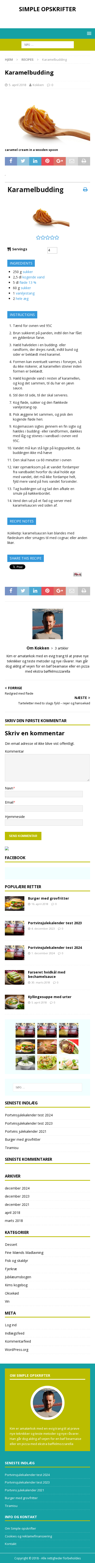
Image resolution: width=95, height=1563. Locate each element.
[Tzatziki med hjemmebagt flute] (25, 1062)
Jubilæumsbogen (18, 1277)
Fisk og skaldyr (16, 1260)
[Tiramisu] (47, 1046)
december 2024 (17, 1188)
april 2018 (12, 1212)
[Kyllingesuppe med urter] (14, 1002)
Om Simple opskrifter (20, 1528)
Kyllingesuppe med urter (49, 996)
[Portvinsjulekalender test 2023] (14, 928)
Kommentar (14, 751)
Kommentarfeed (18, 1341)
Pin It (78, 574)
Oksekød (12, 1293)
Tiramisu (12, 1147)
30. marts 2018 (40, 982)
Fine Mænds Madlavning (24, 1252)
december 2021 (17, 1204)
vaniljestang (25, 293)
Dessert (11, 1244)
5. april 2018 (17, 85)
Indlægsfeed (14, 1333)
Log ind (11, 1325)
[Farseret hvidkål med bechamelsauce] (14, 977)
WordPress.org (16, 1349)
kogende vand (33, 277)
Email (9, 802)
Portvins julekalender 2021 (26, 1131)
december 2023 (17, 1196)
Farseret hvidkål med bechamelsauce (46, 974)
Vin (7, 1301)
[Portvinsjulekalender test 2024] (14, 952)
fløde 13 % (27, 282)
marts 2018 (14, 1220)
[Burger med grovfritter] (14, 903)
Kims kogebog (16, 1285)
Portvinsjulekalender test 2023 (55, 923)
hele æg (22, 298)
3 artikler (61, 648)
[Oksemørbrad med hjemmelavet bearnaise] (68, 1046)
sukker (28, 271)
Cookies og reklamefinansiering (28, 1536)
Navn (9, 788)
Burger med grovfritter (48, 898)
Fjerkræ (11, 1269)
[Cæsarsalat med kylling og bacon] (47, 1062)
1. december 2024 (43, 953)
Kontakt (10, 1544)
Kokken (38, 85)
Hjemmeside (15, 816)
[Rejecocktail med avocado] (68, 1062)
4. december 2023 (43, 928)
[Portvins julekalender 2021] (68, 1030)
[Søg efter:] (47, 44)
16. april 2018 (39, 904)
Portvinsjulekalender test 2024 (55, 947)
